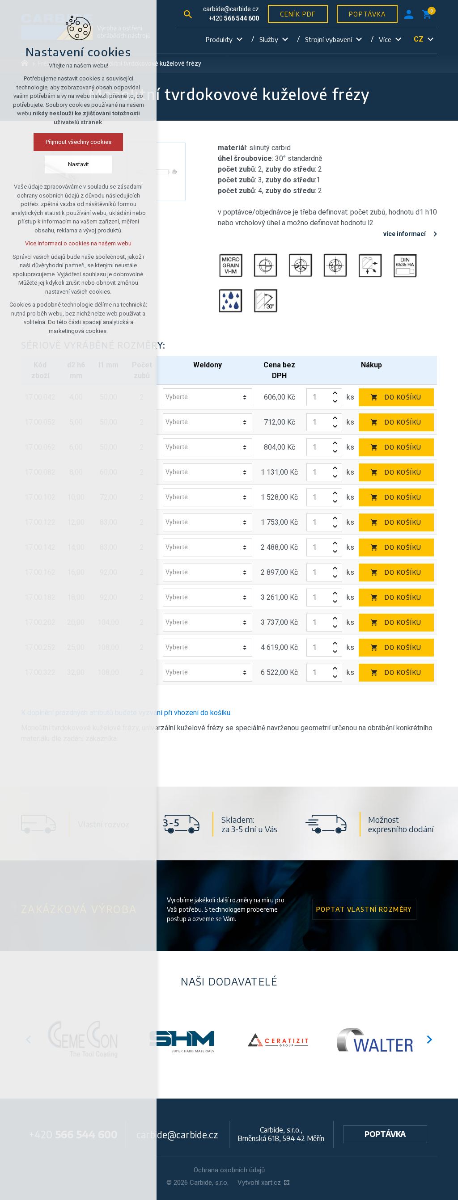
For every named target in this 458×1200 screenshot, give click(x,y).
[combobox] (204, 397)
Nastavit (78, 164)
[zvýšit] (335, 393)
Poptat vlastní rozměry (364, 909)
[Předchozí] (430, 1039)
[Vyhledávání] (188, 13)
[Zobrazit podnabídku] (239, 39)
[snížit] (335, 401)
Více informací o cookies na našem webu (78, 243)
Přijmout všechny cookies (78, 142)
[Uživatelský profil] (408, 14)
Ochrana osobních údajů (229, 1170)
